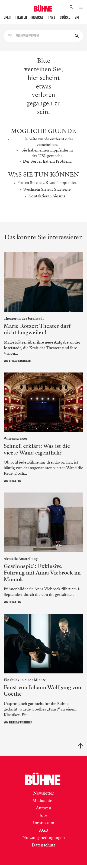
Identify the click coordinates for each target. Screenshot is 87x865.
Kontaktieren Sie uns (46, 196)
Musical (38, 17)
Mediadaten (43, 800)
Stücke (65, 17)
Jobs (43, 815)
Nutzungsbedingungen (43, 837)
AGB (43, 830)
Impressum (43, 823)
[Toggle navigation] (80, 7)
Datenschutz (43, 845)
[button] (71, 7)
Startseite (62, 189)
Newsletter (43, 793)
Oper (7, 17)
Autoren (43, 808)
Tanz (51, 17)
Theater (21, 17)
